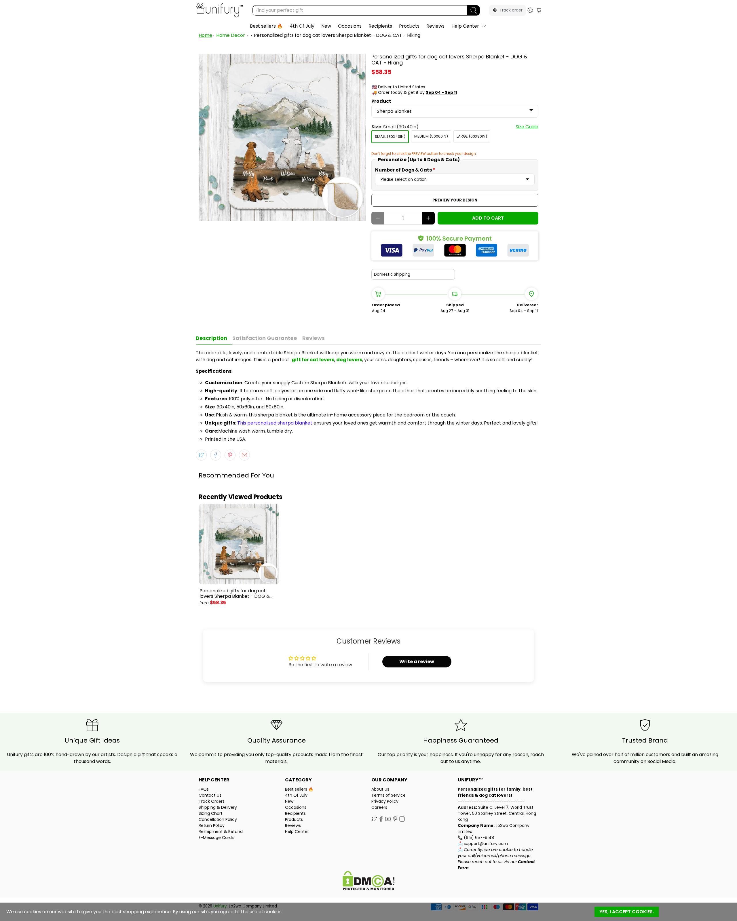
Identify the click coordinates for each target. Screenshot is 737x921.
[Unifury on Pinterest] (395, 820)
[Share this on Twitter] (201, 455)
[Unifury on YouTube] (388, 820)
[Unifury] (219, 10)
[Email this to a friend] (244, 455)
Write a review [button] (416, 661)
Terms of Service (388, 795)
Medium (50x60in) (431, 136)
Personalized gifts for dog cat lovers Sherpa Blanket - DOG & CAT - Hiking (337, 35)
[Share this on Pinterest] (230, 455)
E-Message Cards (216, 837)
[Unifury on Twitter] (374, 820)
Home (205, 35)
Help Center (465, 26)
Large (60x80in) (472, 136)
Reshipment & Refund (221, 831)
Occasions (350, 26)
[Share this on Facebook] (215, 455)
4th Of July (302, 26)
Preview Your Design (454, 200)
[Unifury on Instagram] (402, 820)
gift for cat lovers (313, 359)
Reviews (435, 26)
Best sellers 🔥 (266, 26)
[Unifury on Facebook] (381, 820)
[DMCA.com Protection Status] (368, 881)
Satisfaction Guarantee (264, 338)
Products (409, 26)
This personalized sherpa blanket (274, 423)
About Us (380, 789)
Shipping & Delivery (218, 807)
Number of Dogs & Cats (405, 170)
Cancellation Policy (218, 819)
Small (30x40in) (390, 136)
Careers (379, 807)
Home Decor (230, 35)
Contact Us (210, 795)
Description (211, 338)
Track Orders (212, 801)
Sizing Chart (211, 813)
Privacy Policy (384, 801)
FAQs (204, 789)
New (326, 26)
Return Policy (212, 825)
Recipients (380, 26)
